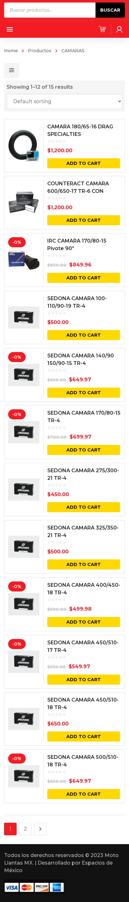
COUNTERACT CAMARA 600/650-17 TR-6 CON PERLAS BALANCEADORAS (82, 191)
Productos (39, 50)
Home (11, 50)
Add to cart (83, 163)
